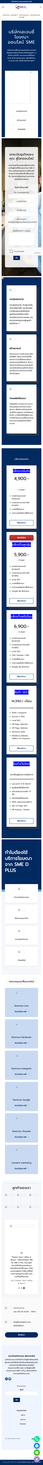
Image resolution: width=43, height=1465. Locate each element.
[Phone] (37, 1439)
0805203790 (18, 1308)
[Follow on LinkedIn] (9, 1378)
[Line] (37, 1453)
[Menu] (3, 7)
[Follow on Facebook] (6, 1378)
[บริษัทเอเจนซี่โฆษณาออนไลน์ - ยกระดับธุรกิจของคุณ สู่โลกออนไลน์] (21, 7)
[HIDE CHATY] (37, 1459)
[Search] (40, 7)
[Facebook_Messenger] (37, 1446)
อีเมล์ (21, 1390)
